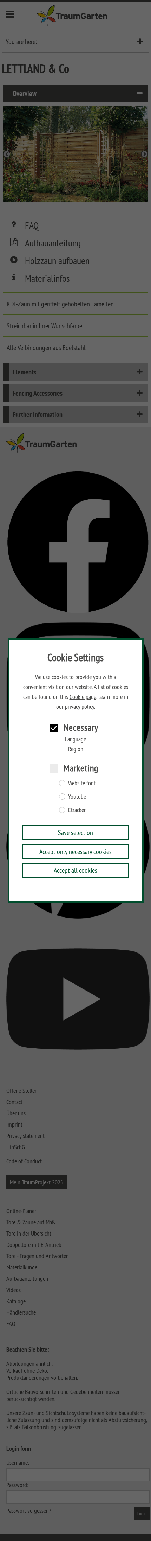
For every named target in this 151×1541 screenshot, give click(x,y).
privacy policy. (80, 707)
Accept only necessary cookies (75, 851)
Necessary (81, 727)
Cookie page (83, 697)
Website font (82, 783)
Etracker (77, 810)
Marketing (81, 768)
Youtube (77, 796)
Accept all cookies (75, 870)
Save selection (75, 832)
